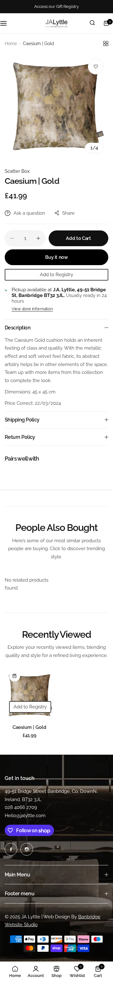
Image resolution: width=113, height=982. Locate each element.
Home (11, 43)
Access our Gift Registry (56, 6)
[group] (56, 106)
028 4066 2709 (21, 807)
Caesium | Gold (29, 727)
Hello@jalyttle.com (25, 815)
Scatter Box (17, 171)
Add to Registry (56, 274)
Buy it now (56, 257)
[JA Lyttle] (56, 23)
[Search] (92, 23)
